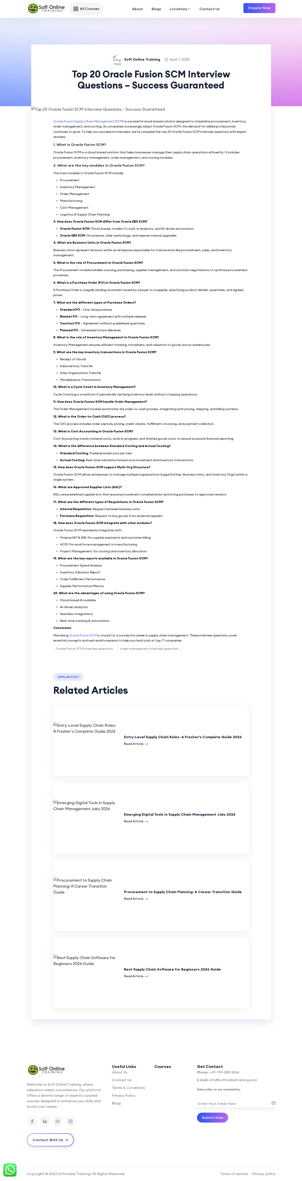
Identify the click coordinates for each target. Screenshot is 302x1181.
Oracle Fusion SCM (83, 635)
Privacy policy (263, 1173)
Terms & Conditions (128, 1087)
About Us (119, 1072)
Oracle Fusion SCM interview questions (84, 649)
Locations (178, 9)
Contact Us (209, 9)
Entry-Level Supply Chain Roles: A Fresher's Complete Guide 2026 (183, 737)
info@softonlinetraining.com (233, 1080)
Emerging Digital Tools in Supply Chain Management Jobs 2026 (179, 814)
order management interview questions (149, 649)
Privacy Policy (123, 1095)
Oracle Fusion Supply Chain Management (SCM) (88, 121)
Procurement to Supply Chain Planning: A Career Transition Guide (183, 892)
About (137, 9)
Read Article (133, 744)
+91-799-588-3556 (224, 1072)
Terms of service (234, 1173)
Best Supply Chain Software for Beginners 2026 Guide (172, 969)
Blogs (156, 9)
